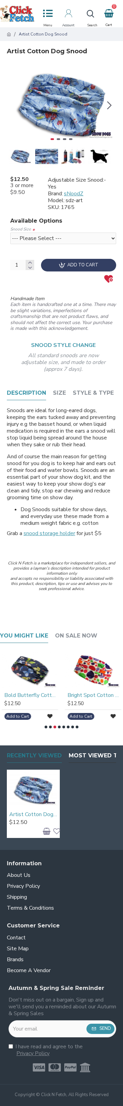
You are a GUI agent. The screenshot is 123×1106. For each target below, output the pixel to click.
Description (26, 393)
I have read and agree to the (49, 1050)
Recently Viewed (34, 755)
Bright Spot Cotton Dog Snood (94, 695)
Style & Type (93, 393)
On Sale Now (76, 635)
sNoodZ (73, 193)
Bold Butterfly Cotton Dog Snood (31, 695)
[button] (13, 105)
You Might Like (24, 635)
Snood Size (20, 229)
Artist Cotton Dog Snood (33, 814)
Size (59, 393)
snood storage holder (49, 533)
